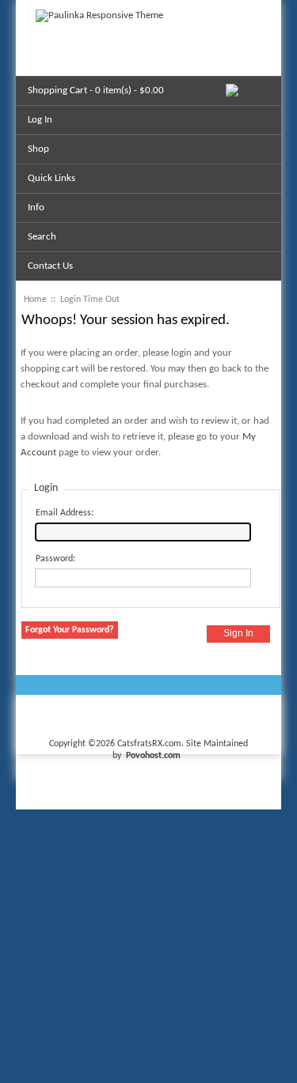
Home (35, 299)
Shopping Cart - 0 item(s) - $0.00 (96, 90)
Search (42, 237)
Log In (40, 120)
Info (36, 207)
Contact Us (50, 266)
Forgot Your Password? (69, 630)
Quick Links (51, 178)
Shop (38, 149)
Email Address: (64, 513)
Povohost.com (153, 755)
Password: (55, 559)
